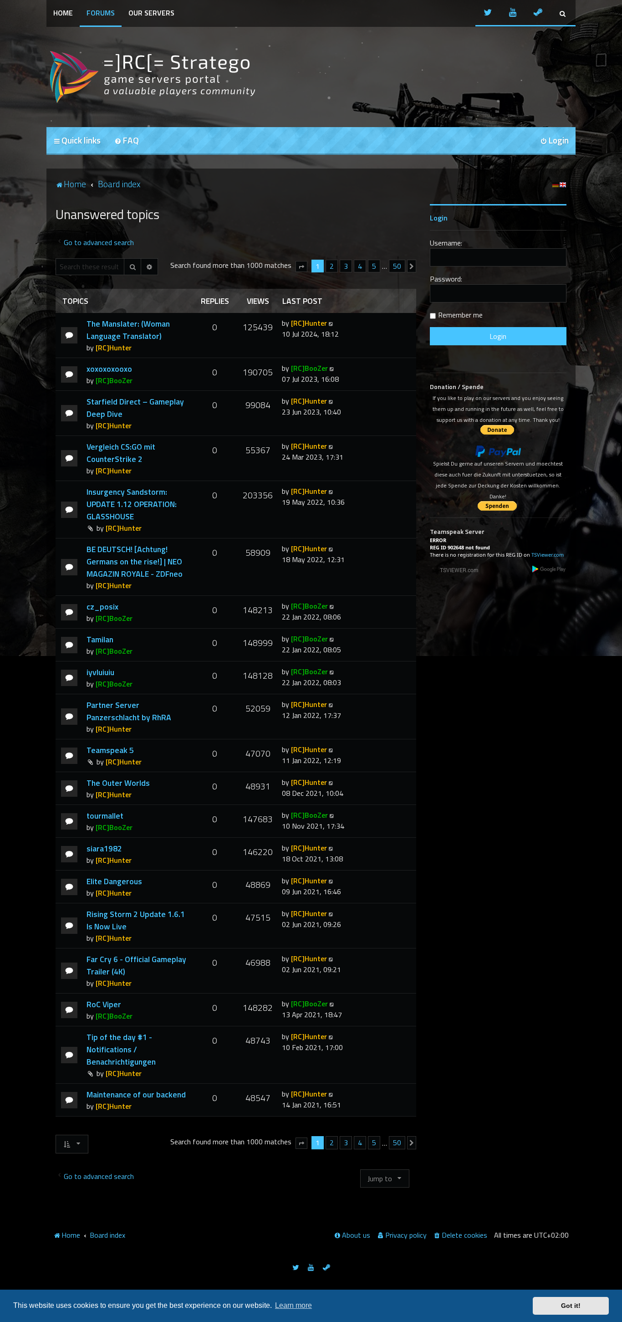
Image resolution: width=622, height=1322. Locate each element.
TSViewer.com (547, 554)
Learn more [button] (293, 1305)
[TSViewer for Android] (549, 569)
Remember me (460, 314)
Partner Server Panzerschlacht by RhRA (129, 711)
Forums (101, 12)
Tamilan (100, 639)
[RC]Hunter (114, 347)
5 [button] (374, 266)
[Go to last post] (332, 323)
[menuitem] (126, 141)
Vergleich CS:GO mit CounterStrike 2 (121, 453)
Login (439, 217)
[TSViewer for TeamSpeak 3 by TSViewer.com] (455, 570)
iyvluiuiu (100, 672)
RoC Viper (104, 1004)
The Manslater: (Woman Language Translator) (128, 330)
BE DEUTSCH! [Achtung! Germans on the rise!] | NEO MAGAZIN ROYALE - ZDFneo (135, 561)
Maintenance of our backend (136, 1094)
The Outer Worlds (118, 783)
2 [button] (332, 266)
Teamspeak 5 (110, 750)
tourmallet (105, 816)
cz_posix (102, 606)
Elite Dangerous (114, 881)
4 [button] (360, 266)
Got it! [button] (571, 1305)
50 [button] (397, 266)
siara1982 (104, 848)
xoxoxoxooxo (109, 369)
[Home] (151, 77)
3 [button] (346, 266)
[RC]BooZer (114, 380)
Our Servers (151, 12)
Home (63, 12)
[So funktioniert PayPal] (498, 451)
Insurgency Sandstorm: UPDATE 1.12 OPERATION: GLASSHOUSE (132, 504)
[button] (301, 266)
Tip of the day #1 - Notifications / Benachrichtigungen (121, 1049)
